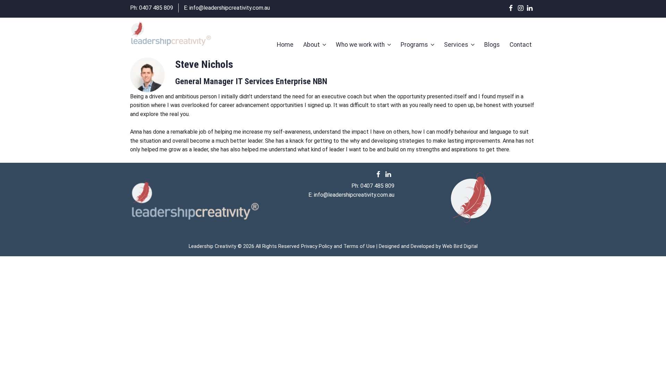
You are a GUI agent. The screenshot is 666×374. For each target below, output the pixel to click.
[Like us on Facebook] (513, 7)
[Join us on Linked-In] (531, 7)
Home (285, 44)
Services (456, 44)
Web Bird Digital (460, 246)
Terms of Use (359, 246)
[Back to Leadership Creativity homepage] (170, 34)
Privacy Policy (316, 246)
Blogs (492, 44)
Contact (521, 44)
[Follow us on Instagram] (522, 7)
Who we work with (360, 44)
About (311, 44)
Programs (414, 44)
